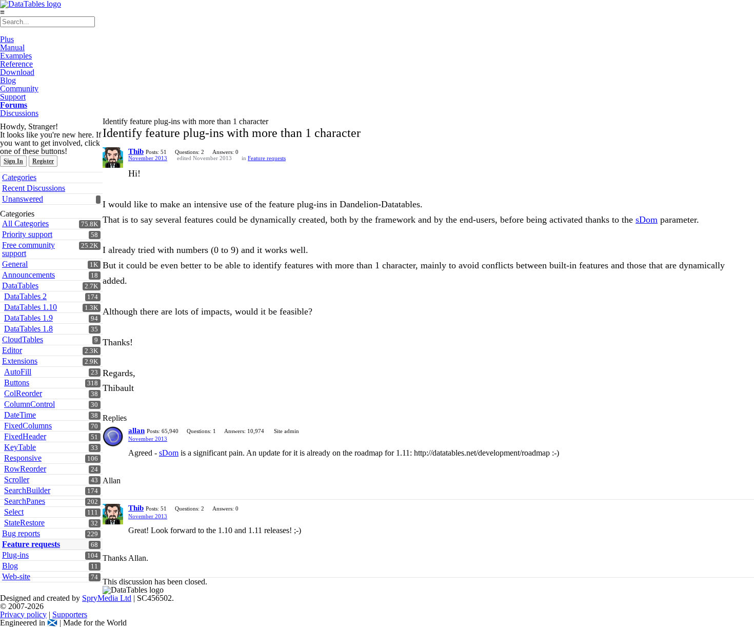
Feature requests (267, 158)
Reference (16, 64)
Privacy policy (23, 614)
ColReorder (23, 393)
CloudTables (22, 339)
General (15, 264)
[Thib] (113, 157)
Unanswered (22, 198)
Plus (7, 39)
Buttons (16, 382)
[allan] (113, 436)
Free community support (28, 249)
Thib (136, 151)
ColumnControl (29, 404)
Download (17, 72)
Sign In (13, 161)
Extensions (19, 361)
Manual (12, 47)
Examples (16, 55)
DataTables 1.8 (28, 328)
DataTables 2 (25, 296)
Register (43, 161)
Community (19, 88)
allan (136, 430)
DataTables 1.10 (30, 307)
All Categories (25, 223)
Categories (19, 177)
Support (13, 96)
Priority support (27, 234)
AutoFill (17, 371)
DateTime (20, 414)
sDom (647, 219)
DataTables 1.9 (28, 318)
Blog (8, 80)
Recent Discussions (33, 188)
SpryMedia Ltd (106, 598)
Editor (12, 350)
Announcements (28, 274)
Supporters (69, 614)
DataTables (20, 285)
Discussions (19, 113)
